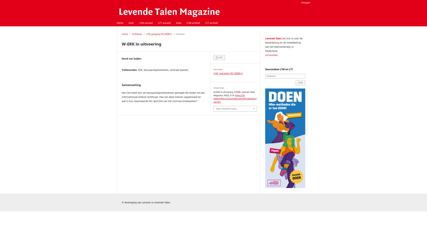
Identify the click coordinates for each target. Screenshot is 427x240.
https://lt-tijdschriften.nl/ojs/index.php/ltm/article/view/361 (235, 99)
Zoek (178, 22)
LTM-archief (193, 22)
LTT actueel (164, 22)
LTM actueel (146, 22)
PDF (220, 57)
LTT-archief (211, 22)
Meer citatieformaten (226, 108)
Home (120, 22)
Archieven (137, 34)
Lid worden (271, 55)
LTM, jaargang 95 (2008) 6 (159, 34)
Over (131, 22)
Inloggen (305, 2)
